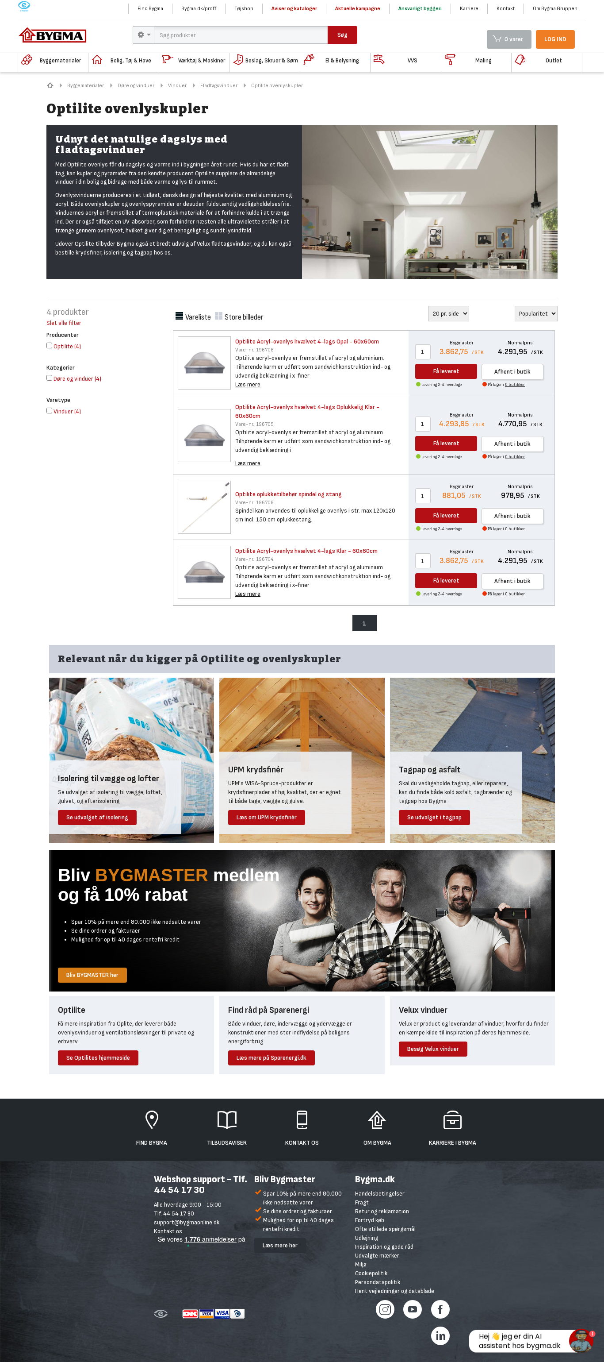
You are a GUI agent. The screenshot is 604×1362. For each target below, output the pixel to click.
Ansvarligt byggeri (420, 8)
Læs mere (247, 384)
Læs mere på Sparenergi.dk (271, 1057)
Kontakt (506, 8)
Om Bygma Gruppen (555, 8)
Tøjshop (243, 8)
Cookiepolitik (371, 1273)
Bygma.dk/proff (198, 8)
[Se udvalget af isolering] (131, 760)
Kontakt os (168, 1231)
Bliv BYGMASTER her (92, 975)
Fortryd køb (369, 1220)
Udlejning (366, 1238)
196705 (254, 424)
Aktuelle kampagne (357, 8)
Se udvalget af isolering (97, 817)
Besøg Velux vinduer (433, 1049)
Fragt (362, 1202)
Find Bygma (150, 8)
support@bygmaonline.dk (186, 1222)
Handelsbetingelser (380, 1193)
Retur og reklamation (382, 1211)
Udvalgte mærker (377, 1255)
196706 (254, 350)
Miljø (361, 1264)
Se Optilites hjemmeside (98, 1057)
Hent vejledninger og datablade (394, 1291)
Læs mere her (280, 1245)
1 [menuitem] (364, 623)
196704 (254, 559)
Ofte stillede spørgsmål (385, 1229)
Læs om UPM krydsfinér (267, 817)
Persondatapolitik (377, 1282)
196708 (254, 502)
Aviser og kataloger (294, 8)
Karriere (469, 8)
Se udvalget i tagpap (434, 817)
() (67, 346)
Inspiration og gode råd (384, 1246)
